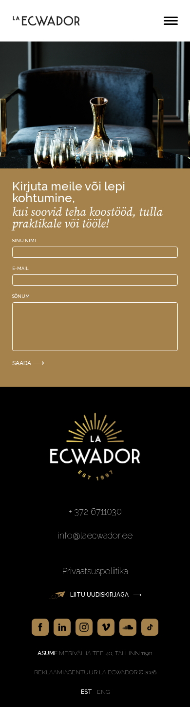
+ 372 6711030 (95, 511)
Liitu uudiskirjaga (105, 594)
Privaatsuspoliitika (95, 571)
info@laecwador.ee (95, 535)
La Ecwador (46, 21)
